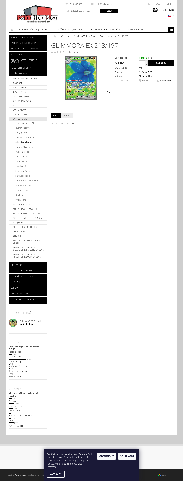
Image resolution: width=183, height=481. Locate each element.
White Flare (20, 199)
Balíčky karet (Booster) (69, 29)
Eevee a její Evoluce (18, 406)
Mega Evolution (22, 204)
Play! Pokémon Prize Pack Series (26, 241)
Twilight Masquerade (25, 147)
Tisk (126, 80)
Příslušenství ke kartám (23, 270)
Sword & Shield (21, 114)
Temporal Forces (23, 185)
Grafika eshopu (16, 361)
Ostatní (12, 420)
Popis (55, 115)
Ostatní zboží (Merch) (22, 276)
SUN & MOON (19, 109)
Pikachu (12, 396)
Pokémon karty (19, 73)
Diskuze (67, 115)
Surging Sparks (22, 132)
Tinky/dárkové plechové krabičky (24, 61)
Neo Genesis (19, 87)
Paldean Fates (21, 161)
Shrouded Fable (22, 175)
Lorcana (15, 287)
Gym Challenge (21, 96)
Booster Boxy (135, 29)
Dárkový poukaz (19, 293)
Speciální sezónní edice (26, 227)
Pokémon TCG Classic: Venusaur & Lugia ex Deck (27, 255)
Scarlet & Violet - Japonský (27, 218)
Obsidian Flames (23, 142)
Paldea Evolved (22, 151)
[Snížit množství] (146, 64)
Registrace (169, 4)
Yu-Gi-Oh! (15, 282)
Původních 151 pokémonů (21, 415)
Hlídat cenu (166, 80)
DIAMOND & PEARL (22, 100)
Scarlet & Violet (22, 118)
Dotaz (145, 80)
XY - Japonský (20, 222)
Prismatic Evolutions (24, 137)
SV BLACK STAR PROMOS (27, 180)
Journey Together (23, 127)
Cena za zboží (15, 356)
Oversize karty (21, 231)
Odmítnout (106, 456)
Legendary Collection (25, 78)
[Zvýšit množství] (146, 61)
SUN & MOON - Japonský (25, 209)
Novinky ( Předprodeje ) (19, 366)
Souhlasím (127, 456)
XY (14, 105)
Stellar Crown (21, 156)
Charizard (13, 401)
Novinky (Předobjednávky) (34, 29)
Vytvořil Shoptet (167, 475)
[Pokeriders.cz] (36, 14)
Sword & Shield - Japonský (27, 213)
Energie (17, 235)
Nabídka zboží (15, 351)
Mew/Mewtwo (15, 410)
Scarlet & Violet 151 (24, 123)
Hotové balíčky (19, 265)
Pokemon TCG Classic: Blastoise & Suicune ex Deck (28, 248)
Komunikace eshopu (18, 371)
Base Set (17, 83)
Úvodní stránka (12, 29)
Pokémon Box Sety (21, 67)
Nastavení (55, 474)
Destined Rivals (22, 190)
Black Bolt (20, 195)
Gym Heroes (19, 92)
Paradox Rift (21, 166)
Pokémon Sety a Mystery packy (24, 300)
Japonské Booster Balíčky (105, 29)
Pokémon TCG (145, 72)
